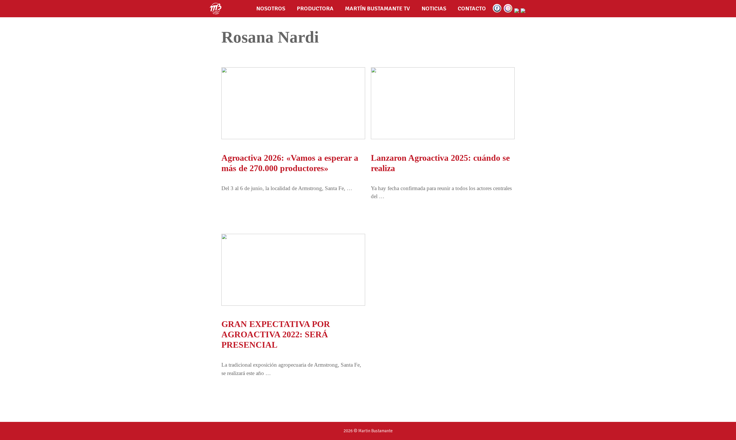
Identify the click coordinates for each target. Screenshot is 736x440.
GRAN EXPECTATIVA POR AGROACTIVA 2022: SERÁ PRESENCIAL (275, 334)
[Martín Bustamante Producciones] (217, 8)
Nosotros (270, 8)
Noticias (433, 8)
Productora (315, 8)
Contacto (472, 8)
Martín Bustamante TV (377, 8)
